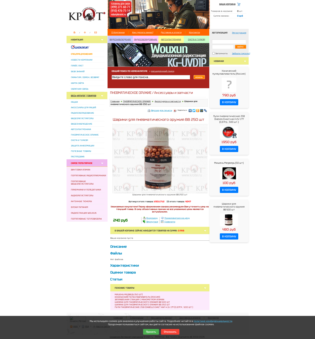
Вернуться (152, 221)
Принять (151, 331)
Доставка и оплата (171, 32)
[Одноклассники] (198, 110)
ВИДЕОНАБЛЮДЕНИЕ (120, 39)
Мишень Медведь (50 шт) (129, 294)
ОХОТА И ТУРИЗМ (196, 39)
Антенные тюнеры (81, 201)
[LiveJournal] (205, 110)
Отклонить (170, 331)
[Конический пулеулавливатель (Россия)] (229, 92)
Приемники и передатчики (86, 189)
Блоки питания (79, 207)
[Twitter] (194, 110)
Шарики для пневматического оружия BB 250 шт (142, 304)
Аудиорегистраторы (82, 195)
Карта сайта (77, 83)
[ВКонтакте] (190, 110)
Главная (115, 101)
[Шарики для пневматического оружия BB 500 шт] (229, 226)
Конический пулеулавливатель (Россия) (137, 297)
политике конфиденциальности (213, 321)
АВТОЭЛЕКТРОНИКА (171, 39)
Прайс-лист (77, 65)
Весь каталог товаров (83, 95)
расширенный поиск (162, 71)
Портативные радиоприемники (88, 175)
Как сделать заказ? (142, 32)
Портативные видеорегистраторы (82, 182)
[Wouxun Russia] (84, 48)
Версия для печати (161, 110)
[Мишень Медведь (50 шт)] (229, 180)
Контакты (194, 32)
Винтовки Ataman (80, 169)
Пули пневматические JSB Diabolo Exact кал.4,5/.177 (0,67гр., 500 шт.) (154, 307)
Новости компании (81, 60)
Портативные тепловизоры (86, 219)
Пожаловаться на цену (177, 218)
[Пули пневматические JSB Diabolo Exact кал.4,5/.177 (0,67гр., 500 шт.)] (229, 139)
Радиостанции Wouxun (83, 213)
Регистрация (239, 32)
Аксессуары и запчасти (168, 101)
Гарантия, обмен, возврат (85, 77)
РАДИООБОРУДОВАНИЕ (145, 39)
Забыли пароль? (241, 53)
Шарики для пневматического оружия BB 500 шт (142, 302)
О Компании (118, 32)
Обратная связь (79, 89)
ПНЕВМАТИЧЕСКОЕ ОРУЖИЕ (137, 101)
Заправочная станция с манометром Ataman (139, 299)
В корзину (152, 218)
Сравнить (169, 221)
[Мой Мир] (202, 110)
